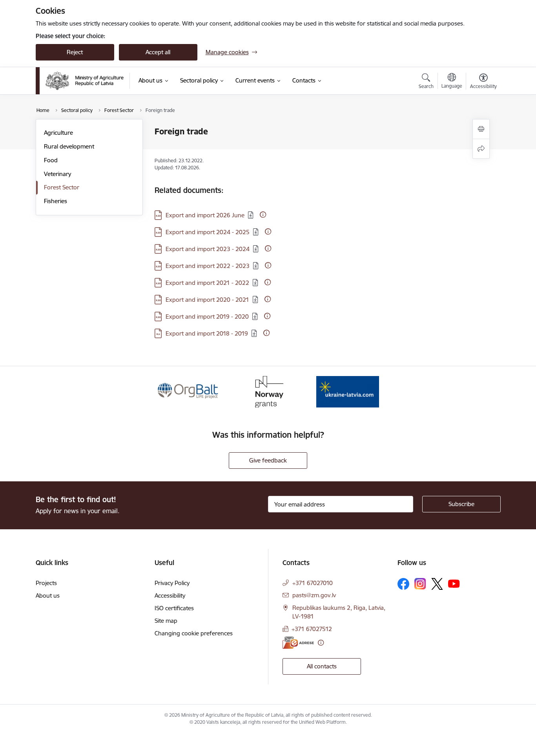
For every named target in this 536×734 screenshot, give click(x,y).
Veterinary (57, 174)
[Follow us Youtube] (454, 583)
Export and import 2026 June (205, 215)
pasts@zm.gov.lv (314, 595)
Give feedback (268, 460)
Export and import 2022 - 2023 (208, 266)
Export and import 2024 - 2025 (208, 232)
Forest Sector (61, 187)
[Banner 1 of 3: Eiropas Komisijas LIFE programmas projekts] (188, 391)
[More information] (263, 214)
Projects (46, 583)
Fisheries (55, 201)
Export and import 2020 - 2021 (207, 299)
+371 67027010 (312, 583)
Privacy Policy (172, 583)
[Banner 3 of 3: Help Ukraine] (347, 391)
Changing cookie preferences (194, 633)
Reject (75, 52)
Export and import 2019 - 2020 (207, 316)
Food (51, 160)
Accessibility (170, 595)
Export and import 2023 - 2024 (208, 249)
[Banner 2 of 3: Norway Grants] (268, 391)
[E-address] (298, 642)
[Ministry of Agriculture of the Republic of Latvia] (85, 81)
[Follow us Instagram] (420, 583)
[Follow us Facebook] (403, 584)
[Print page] (481, 129)
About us (48, 595)
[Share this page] (481, 148)
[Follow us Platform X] (437, 584)
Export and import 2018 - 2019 (207, 333)
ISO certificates (174, 608)
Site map (166, 620)
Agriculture (58, 132)
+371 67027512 (312, 629)
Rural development (69, 146)
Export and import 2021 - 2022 (207, 282)
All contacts (322, 666)
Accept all (158, 52)
